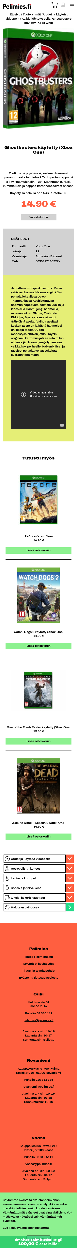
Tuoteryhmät (32, 14)
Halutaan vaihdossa (25, 907)
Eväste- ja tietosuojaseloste (38, 977)
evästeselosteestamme (33, 1227)
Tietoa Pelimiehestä (38, 956)
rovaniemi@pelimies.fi (38, 1086)
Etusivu (15, 14)
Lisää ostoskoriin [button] (38, 550)
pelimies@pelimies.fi (39, 1020)
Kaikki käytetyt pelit (36, 18)
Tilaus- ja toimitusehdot (38, 970)
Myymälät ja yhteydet (38, 963)
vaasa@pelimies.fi (38, 1164)
